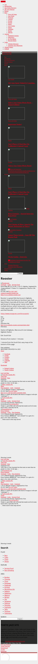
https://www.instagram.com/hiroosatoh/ (15, 314)
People (10, 22)
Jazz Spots (11, 16)
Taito (6, 609)
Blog (5, 13)
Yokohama (8, 613)
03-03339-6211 (14, 404)
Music (10, 24)
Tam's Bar (4, 376)
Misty (2, 386)
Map (7, 373)
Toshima (7, 611)
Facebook (7, 354)
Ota (5, 599)
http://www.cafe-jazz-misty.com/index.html (13, 393)
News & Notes (12, 14)
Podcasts (10, 17)
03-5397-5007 (13, 291)
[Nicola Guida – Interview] (16, 251)
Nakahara (7, 593)
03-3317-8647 (13, 391)
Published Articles (13, 36)
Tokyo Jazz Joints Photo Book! (20, 166)
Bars (8, 378)
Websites (10, 29)
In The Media (12, 39)
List (2, 373)
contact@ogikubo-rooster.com (9, 293)
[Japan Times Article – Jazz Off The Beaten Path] (14, 230)
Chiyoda (7, 579)
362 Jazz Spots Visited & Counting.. (21, 83)
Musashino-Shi (9, 589)
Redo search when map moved (12, 419)
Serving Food (16, 284)
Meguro (7, 595)
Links (6, 42)
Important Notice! (15, 124)
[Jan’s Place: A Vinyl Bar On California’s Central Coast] (16, 139)
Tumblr (6, 359)
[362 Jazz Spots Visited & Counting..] (16, 78)
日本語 (6, 49)
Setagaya (7, 601)
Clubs (9, 284)
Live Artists (11, 26)
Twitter (6, 355)
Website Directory (13, 44)
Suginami (3, 284)
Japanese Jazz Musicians (15, 45)
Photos (6, 11)
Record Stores (12, 40)
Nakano (7, 591)
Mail (5, 362)
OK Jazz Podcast (9, 9)
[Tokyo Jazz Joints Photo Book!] (16, 160)
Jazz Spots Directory (10, 8)
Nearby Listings (9, 370)
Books (10, 31)
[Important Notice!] (16, 119)
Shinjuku (7, 605)
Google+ (7, 357)
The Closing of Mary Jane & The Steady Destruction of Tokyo (20, 225)
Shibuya (7, 603)
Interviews (11, 37)
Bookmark (4, 365)
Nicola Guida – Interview (17, 257)
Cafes (11, 388)
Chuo (6, 581)
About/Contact (8, 47)
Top (5, 4)
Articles (10, 19)
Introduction (8, 6)
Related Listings (9, 368)
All (9, 169)
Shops (10, 27)
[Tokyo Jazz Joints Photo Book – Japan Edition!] (16, 97)
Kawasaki (7, 585)
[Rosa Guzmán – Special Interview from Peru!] (18, 208)
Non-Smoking (9, 570)
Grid (4, 373)
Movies (10, 32)
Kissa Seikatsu (5, 411)
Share (2, 351)
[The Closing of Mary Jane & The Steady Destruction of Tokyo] (12, 219)
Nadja (2, 399)
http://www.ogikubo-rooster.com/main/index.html (15, 325)
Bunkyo (7, 577)
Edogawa (7, 583)
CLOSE (3, 1)
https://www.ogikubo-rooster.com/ (11, 295)
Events (10, 21)
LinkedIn (7, 360)
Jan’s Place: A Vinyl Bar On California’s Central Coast (18, 145)
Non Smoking (5, 388)
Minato (6, 597)
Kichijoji (7, 587)
